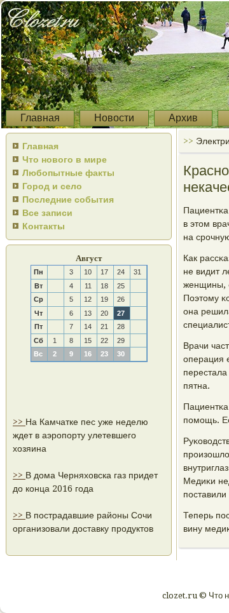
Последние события (68, 199)
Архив (183, 117)
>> (19, 422)
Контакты (43, 226)
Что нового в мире (64, 159)
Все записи (47, 213)
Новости (114, 117)
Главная (40, 117)
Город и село (52, 186)
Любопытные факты (68, 173)
